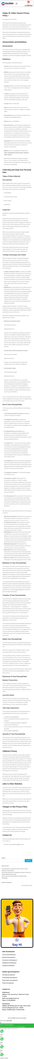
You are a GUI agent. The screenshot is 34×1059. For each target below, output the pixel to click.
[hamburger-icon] (16, 3)
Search (3, 858)
